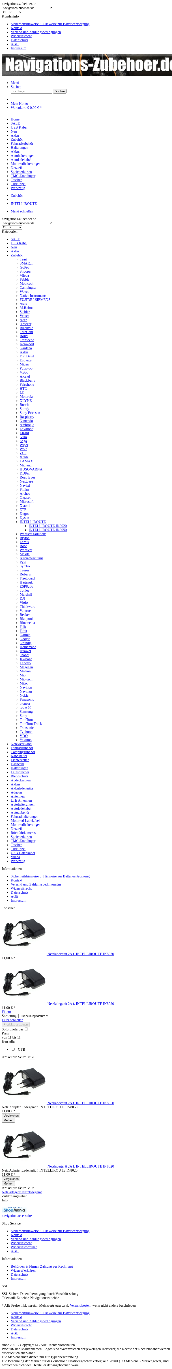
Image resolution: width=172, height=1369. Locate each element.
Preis (5, 1033)
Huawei (25, 651)
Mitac (24, 683)
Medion (25, 671)
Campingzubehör (23, 752)
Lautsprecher (20, 772)
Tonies (24, 590)
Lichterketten (20, 760)
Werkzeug (18, 861)
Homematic (28, 647)
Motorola (26, 396)
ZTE (23, 510)
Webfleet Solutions (33, 534)
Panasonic (27, 699)
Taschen (16, 845)
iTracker (25, 324)
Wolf (23, 449)
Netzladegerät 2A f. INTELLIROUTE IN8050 (80, 954)
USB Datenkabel (23, 853)
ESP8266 (26, 586)
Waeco (24, 291)
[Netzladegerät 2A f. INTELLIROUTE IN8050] (24, 954)
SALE (15, 239)
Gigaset (25, 497)
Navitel (25, 485)
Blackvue (26, 328)
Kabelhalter (19, 756)
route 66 (25, 707)
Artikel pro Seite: (14, 1057)
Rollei (24, 336)
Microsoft (26, 501)
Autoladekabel (21, 808)
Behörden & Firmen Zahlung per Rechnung (42, 1266)
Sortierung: (9, 1016)
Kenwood (27, 344)
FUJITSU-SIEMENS (35, 300)
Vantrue (25, 610)
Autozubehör (20, 812)
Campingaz (28, 287)
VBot (24, 372)
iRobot (24, 655)
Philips (24, 489)
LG (22, 392)
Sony (23, 715)
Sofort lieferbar (13, 1029)
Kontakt (16, 28)
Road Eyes (27, 477)
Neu (14, 247)
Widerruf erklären (23, 1270)
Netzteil (16, 829)
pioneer (25, 703)
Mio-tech (26, 679)
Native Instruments (33, 295)
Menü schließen (22, 211)
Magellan (26, 667)
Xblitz (24, 457)
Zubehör (17, 255)
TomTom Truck (31, 724)
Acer (23, 320)
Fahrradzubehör (22, 748)
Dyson (24, 518)
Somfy (24, 409)
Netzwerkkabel (21, 744)
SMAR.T (26, 263)
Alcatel (25, 376)
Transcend (27, 340)
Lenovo (25, 663)
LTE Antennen (21, 800)
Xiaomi (25, 505)
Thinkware (27, 606)
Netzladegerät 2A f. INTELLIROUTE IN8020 (80, 1004)
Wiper (24, 445)
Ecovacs (26, 360)
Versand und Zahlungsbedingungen (36, 32)
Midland (26, 465)
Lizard (24, 433)
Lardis (24, 542)
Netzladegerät (12, 1192)
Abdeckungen (21, 780)
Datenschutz (19, 40)
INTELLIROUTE (33, 522)
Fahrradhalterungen (24, 816)
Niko (23, 437)
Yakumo (26, 740)
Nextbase (26, 481)
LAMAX (26, 461)
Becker (25, 615)
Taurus (24, 570)
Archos (25, 493)
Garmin (25, 635)
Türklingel (18, 849)
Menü (15, 83)
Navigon (26, 687)
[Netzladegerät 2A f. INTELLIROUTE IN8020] (24, 1004)
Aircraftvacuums (31, 558)
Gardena (26, 348)
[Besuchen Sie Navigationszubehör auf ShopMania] (14, 1212)
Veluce (24, 316)
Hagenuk (26, 582)
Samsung (26, 711)
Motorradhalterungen (26, 825)
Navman (26, 691)
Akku (15, 251)
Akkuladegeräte (22, 788)
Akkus (15, 784)
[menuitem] (90, 24)
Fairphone (27, 384)
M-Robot (26, 308)
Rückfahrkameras (23, 833)
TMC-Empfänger (23, 841)
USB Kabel (19, 243)
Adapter (16, 792)
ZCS (23, 453)
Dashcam (17, 764)
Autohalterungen (22, 804)
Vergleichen (11, 1115)
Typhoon (26, 732)
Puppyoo (26, 368)
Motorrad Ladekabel (25, 820)
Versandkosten (80, 1305)
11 (10, 1037)
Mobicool (26, 283)
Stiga (23, 441)
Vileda (24, 275)
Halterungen (19, 768)
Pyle (23, 562)
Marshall (26, 594)
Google (25, 639)
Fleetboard (27, 578)
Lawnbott (26, 429)
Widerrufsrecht (21, 36)
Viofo (24, 602)
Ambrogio (27, 425)
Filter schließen (12, 1020)
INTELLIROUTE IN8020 (48, 526)
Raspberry (27, 417)
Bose (23, 546)
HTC (23, 388)
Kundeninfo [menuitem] (46, 32)
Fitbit (23, 631)
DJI (22, 598)
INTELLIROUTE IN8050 (48, 530)
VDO (24, 736)
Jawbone (26, 659)
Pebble (24, 279)
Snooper (26, 271)
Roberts (25, 574)
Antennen (18, 796)
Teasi (23, 259)
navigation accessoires (17, 1216)
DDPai (25, 473)
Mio (23, 675)
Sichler (25, 312)
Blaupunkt (27, 619)
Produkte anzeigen (16, 1024)
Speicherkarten (21, 837)
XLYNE (26, 400)
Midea (24, 364)
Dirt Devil (27, 356)
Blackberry (27, 380)
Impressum (18, 48)
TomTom (26, 720)
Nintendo (26, 421)
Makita (25, 554)
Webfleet (26, 550)
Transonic (27, 728)
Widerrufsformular (24, 1247)
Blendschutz (19, 776)
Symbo (25, 566)
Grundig (26, 643)
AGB (15, 44)
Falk (23, 627)
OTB (21, 1049)
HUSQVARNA (31, 469)
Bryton (25, 538)
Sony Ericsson (30, 413)
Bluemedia (27, 623)
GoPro (24, 267)
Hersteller (8, 1041)
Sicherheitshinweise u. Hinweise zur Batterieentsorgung (50, 24)
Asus (23, 304)
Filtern (6, 1012)
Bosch (24, 405)
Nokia (24, 695)
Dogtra (25, 514)
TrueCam (26, 332)
